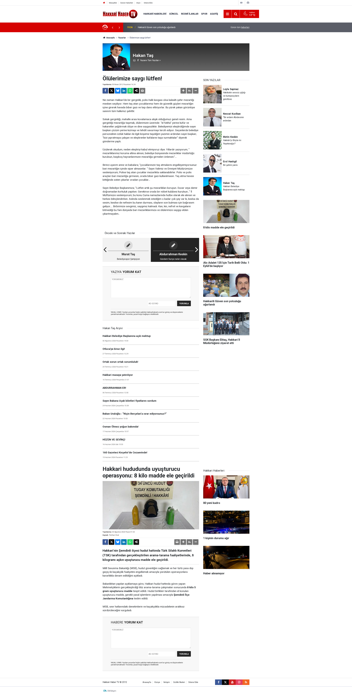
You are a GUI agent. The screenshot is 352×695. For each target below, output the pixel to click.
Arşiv (138, 3)
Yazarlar (122, 38)
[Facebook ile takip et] (218, 682)
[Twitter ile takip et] (225, 682)
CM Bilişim (111, 691)
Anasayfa (110, 38)
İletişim (166, 682)
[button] (183, 90)
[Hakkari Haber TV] (120, 13)
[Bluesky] (117, 90)
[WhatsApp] (130, 90)
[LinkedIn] (124, 90)
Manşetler (113, 3)
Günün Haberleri (126, 3)
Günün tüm (240, 27)
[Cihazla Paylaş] (136, 90)
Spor (204, 13)
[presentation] (112, 27)
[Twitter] (111, 90)
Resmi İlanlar (189, 13)
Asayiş (214, 13)
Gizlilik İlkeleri (179, 682)
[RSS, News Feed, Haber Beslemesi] (246, 682)
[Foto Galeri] (247, 2)
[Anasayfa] (104, 3)
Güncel (173, 13)
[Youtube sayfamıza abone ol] (232, 682)
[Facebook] (105, 90)
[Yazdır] (142, 90)
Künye (157, 682)
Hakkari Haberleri (154, 13)
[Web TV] (241, 2)
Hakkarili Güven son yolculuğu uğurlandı (156, 27)
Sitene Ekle (148, 3)
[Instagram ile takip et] (239, 682)
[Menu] (227, 14)
